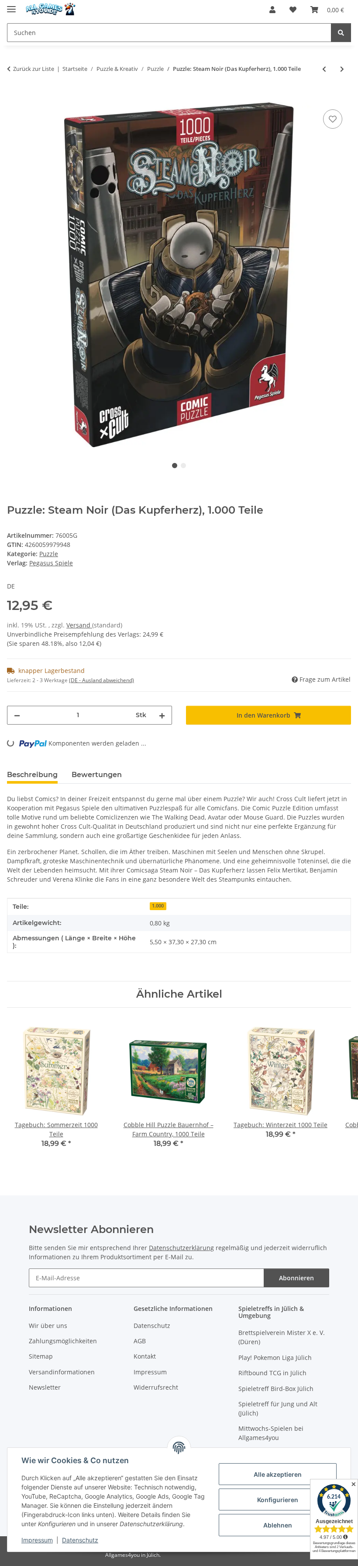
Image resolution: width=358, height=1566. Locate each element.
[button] (272, 9)
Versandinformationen (62, 1372)
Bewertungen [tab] (97, 775)
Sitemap (41, 1356)
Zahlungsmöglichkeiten (63, 1341)
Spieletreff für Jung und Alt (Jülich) (277, 1408)
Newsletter (45, 1387)
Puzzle (48, 554)
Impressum (37, 1540)
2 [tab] (183, 465)
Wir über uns (48, 1325)
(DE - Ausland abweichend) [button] (101, 680)
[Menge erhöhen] (162, 715)
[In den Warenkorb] (14, 97)
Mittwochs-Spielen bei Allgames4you (270, 1433)
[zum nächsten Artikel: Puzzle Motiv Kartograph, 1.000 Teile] (342, 69)
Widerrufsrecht (156, 1387)
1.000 (158, 906)
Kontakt (145, 1356)
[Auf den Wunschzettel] (332, 119)
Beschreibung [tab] (32, 775)
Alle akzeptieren (278, 1474)
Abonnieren (296, 1278)
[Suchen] (341, 32)
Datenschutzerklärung (181, 1248)
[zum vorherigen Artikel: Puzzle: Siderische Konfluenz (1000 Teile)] (324, 69)
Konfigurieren (277, 1499)
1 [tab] (174, 465)
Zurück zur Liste (33, 69)
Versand (79, 625)
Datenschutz (80, 1540)
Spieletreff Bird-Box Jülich (275, 1388)
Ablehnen (277, 1525)
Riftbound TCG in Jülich (272, 1373)
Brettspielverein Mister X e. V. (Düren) (281, 1337)
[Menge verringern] (17, 715)
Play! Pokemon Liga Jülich (275, 1357)
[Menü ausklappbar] (11, 5)
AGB (140, 1341)
